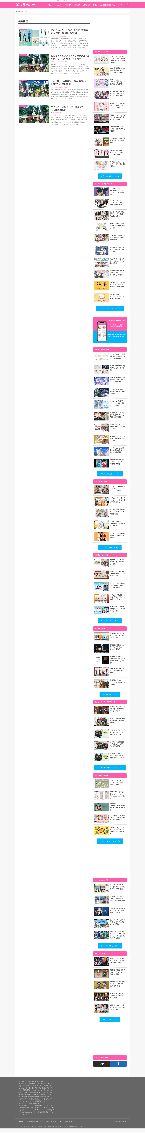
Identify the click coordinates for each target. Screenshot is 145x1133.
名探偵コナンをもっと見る (110, 621)
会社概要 (21, 1121)
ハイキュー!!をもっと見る (110, 547)
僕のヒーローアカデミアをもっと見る (110, 768)
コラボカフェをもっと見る (110, 176)
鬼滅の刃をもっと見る (110, 1019)
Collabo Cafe (26, 4)
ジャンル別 (59, 4)
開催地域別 (68, 4)
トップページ (50, 4)
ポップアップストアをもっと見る (110, 308)
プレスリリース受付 (50, 1121)
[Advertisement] (110, 32)
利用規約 (71, 1126)
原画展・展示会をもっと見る (110, 474)
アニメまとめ (86, 4)
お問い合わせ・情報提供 (34, 1121)
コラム (95, 4)
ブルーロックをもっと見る (110, 946)
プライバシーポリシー (65, 1121)
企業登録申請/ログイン (107, 4)
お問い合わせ (37, 1105)
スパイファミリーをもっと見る (110, 841)
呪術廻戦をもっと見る (110, 694)
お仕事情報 (77, 4)
